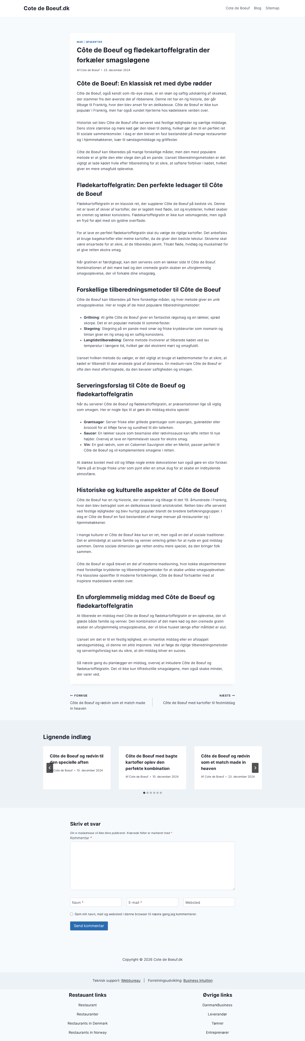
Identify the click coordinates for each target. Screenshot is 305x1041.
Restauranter (87, 1014)
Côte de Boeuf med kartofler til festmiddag (199, 699)
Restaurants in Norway (88, 1032)
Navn (78, 902)
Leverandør (217, 1014)
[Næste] (255, 768)
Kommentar (81, 838)
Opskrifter (94, 41)
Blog (257, 8)
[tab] (144, 793)
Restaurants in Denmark (88, 1023)
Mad (80, 41)
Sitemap (272, 8)
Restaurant (87, 1005)
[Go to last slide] (49, 768)
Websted (192, 902)
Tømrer (217, 1023)
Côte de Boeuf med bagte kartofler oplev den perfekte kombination (151, 762)
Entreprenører (217, 1032)
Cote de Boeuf (238, 8)
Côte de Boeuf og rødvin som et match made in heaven (107, 702)
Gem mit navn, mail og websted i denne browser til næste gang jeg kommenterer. (136, 914)
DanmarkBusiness (217, 1005)
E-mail (135, 902)
